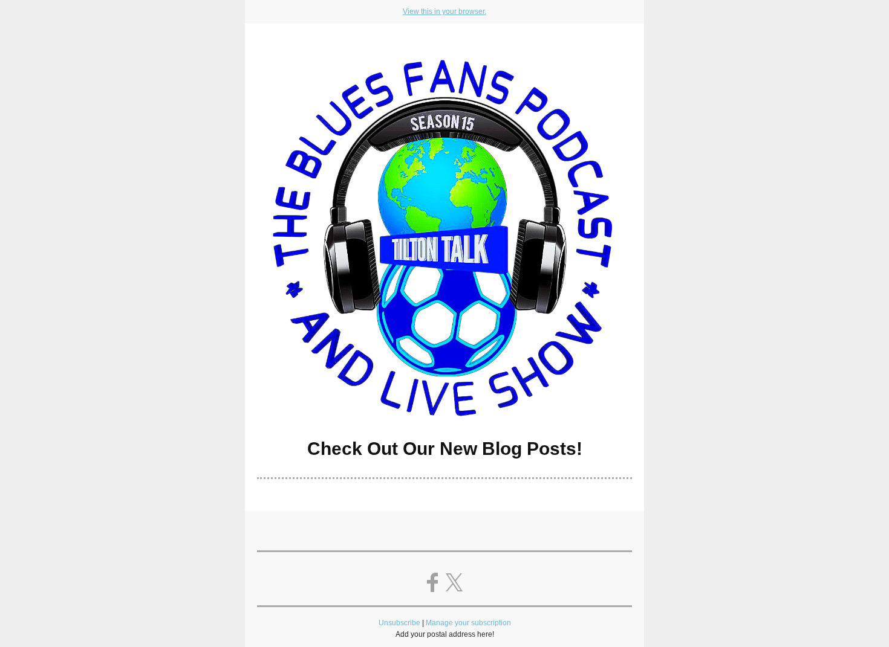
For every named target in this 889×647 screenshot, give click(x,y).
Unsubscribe (399, 623)
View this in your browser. (444, 11)
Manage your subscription (468, 623)
